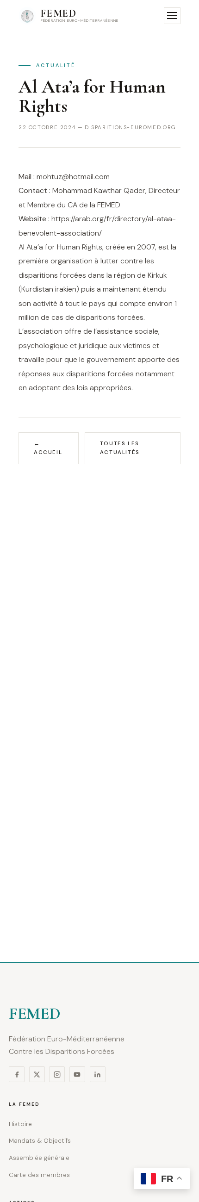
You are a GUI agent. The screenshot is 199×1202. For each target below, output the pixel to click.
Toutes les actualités (120, 448)
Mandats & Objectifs (40, 1141)
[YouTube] (77, 1074)
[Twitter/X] (37, 1074)
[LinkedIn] (98, 1074)
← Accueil (48, 448)
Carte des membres (39, 1175)
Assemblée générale (39, 1158)
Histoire (20, 1124)
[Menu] (172, 15)
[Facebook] (17, 1074)
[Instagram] (57, 1074)
